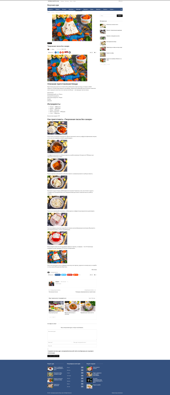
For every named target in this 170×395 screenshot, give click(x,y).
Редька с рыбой (96, 384)
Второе (64, 9)
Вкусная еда (53, 5)
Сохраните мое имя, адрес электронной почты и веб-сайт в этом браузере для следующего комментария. (71, 352)
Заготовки (69, 375)
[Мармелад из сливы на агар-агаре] (103, 49)
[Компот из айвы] (103, 54)
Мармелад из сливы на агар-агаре (114, 47)
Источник (94, 269)
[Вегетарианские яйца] (103, 43)
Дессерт (78, 9)
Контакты (67, 1)
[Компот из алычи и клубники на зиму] (50, 380)
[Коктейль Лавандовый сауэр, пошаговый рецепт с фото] (89, 380)
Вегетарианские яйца (111, 41)
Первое (57, 9)
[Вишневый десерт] (56, 306)
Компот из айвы (110, 53)
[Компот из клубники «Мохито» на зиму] (103, 60)
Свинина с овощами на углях (113, 35)
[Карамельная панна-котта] (88, 306)
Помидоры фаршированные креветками (85, 292)
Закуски (85, 9)
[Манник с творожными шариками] (103, 32)
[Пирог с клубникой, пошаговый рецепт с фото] (50, 369)
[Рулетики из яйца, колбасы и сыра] (50, 374)
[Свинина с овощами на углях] (103, 37)
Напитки (98, 9)
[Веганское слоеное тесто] (103, 26)
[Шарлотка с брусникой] (50, 386)
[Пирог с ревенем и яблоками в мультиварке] (89, 374)
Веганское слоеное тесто (112, 24)
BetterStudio (120, 392)
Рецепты (50, 9)
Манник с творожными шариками (114, 30)
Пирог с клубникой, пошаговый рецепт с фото (58, 368)
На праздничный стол (54, 272)
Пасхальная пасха (53, 292)
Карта (74, 1)
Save (67, 52)
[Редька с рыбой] (89, 386)
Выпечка (71, 9)
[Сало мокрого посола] (89, 369)
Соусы (111, 9)
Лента (71, 1)
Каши (91, 9)
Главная (62, 1)
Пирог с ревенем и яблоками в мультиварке (97, 374)
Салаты (105, 9)
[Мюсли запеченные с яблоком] (72, 306)
